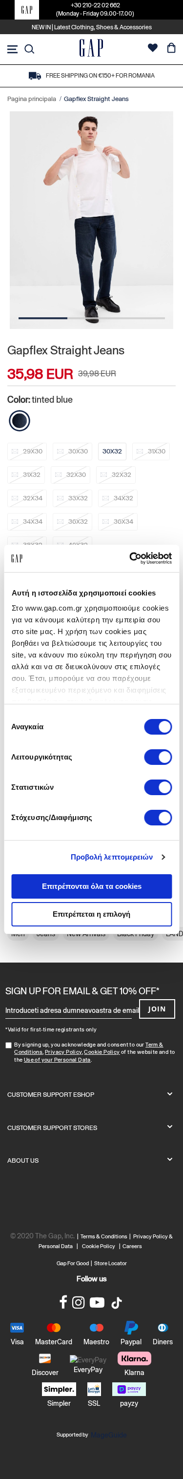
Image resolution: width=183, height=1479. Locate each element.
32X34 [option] (32, 498)
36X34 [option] (123, 521)
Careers (132, 1246)
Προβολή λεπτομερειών (112, 857)
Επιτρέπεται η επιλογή (91, 914)
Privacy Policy (63, 1052)
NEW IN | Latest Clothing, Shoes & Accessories (92, 27)
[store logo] (91, 49)
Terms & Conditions (105, 1236)
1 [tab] (43, 318)
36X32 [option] (78, 521)
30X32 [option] (112, 451)
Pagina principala (31, 99)
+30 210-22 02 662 (95, 5)
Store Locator (110, 1263)
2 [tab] (91, 318)
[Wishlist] (153, 49)
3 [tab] (140, 318)
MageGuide (109, 1435)
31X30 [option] (156, 451)
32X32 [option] (121, 474)
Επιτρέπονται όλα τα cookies (92, 886)
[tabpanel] (91, 220)
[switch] (158, 758)
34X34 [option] (32, 521)
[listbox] (91, 501)
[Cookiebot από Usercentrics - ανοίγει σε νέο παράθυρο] (130, 558)
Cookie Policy (102, 1052)
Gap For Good (73, 1263)
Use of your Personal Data (57, 1060)
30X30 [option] (78, 451)
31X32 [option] (32, 474)
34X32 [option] (123, 498)
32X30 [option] (76, 474)
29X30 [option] (32, 451)
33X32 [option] (78, 498)
